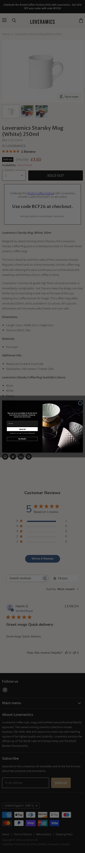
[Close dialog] (80, 403)
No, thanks (22, 439)
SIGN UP (22, 429)
